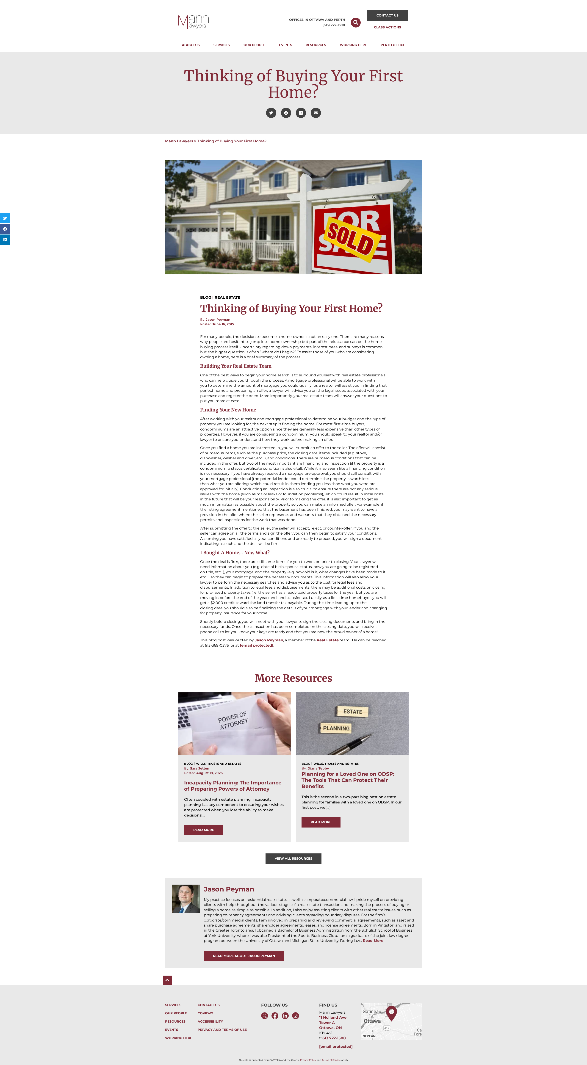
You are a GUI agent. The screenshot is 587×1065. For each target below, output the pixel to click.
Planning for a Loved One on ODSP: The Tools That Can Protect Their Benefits (348, 780)
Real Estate (227, 297)
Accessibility (210, 1022)
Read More (373, 940)
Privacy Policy (308, 1060)
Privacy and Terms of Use (222, 1030)
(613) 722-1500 (333, 25)
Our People (176, 1013)
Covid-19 (205, 1013)
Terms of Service (331, 1060)
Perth (339, 20)
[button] (356, 23)
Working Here (178, 1038)
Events (171, 1030)
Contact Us (209, 1005)
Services (173, 1005)
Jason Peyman (218, 319)
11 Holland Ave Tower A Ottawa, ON (332, 1022)
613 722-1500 (334, 1038)
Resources (175, 1022)
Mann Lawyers (179, 141)
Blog (205, 297)
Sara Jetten (199, 768)
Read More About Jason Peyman (244, 956)
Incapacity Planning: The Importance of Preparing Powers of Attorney (233, 786)
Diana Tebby (318, 768)
